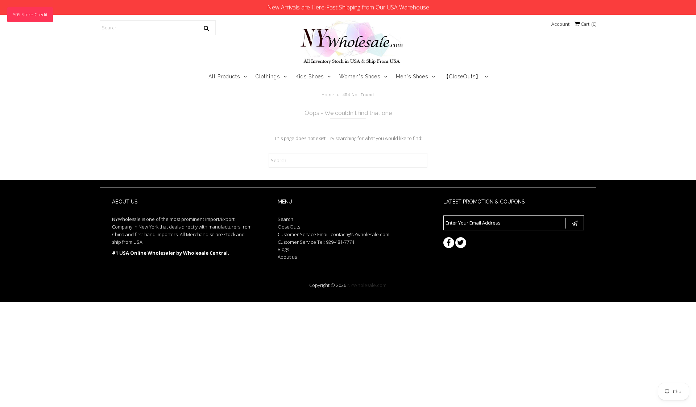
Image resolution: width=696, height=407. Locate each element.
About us (287, 257)
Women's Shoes (359, 76)
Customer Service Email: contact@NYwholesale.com (333, 234)
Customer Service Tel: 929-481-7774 (316, 242)
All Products (224, 76)
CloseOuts (289, 226)
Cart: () (588, 24)
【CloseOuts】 (462, 76)
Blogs (283, 249)
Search (285, 219)
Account (560, 24)
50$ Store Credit (30, 14)
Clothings (268, 76)
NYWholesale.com (366, 285)
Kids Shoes (309, 76)
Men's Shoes (412, 76)
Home (328, 94)
